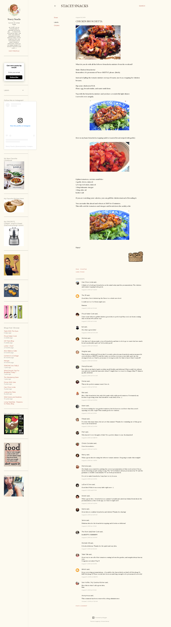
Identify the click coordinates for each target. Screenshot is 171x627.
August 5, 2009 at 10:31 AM (89, 360)
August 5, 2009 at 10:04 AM (90, 332)
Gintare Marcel (105, 621)
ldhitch (84, 569)
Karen (84, 406)
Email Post (83, 269)
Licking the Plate (10, 392)
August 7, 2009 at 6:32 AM (89, 549)
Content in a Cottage (11, 356)
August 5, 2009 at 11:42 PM (89, 503)
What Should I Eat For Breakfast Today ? (11, 371)
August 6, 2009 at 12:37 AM (89, 515)
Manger (6, 361)
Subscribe (14, 77)
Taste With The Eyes (11, 331)
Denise (84, 381)
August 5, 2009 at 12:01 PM (89, 400)
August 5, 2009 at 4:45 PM (89, 460)
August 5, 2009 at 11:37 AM (89, 387)
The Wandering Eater (11, 377)
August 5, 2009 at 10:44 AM (90, 375)
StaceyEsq (85, 366)
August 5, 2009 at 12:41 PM (89, 426)
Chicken (56, 25)
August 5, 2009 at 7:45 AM (89, 289)
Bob (83, 392)
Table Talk (85, 554)
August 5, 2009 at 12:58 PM (89, 437)
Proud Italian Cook (88, 314)
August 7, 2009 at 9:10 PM (89, 563)
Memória (85, 466)
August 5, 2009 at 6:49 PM (89, 479)
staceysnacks (21, 146)
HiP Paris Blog (9, 341)
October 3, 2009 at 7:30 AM (90, 601)
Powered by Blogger (101, 617)
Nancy (84, 455)
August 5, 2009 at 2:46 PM (89, 449)
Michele (84, 338)
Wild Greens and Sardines (13, 397)
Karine (84, 509)
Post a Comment (81, 606)
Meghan (84, 351)
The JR (84, 295)
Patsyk (84, 419)
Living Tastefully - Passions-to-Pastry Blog (13, 403)
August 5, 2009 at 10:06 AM (90, 346)
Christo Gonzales (87, 443)
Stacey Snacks (74, 6)
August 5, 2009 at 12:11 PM (89, 413)
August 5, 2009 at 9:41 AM (89, 321)
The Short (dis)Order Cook (90, 532)
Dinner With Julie (10, 382)
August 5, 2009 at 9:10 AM (89, 308)
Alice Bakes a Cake (10, 351)
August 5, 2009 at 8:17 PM (89, 490)
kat (83, 327)
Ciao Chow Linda (87, 282)
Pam (83, 432)
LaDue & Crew (87, 484)
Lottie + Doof (8, 346)
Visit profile (14, 51)
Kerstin (84, 496)
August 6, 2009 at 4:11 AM (89, 526)
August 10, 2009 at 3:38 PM (90, 577)
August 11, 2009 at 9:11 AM (89, 590)
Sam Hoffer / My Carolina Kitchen (93, 582)
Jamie (84, 520)
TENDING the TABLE (11, 366)
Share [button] (56, 17)
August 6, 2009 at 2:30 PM (89, 537)
